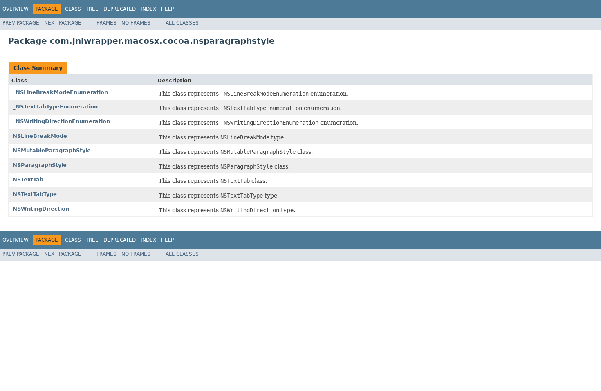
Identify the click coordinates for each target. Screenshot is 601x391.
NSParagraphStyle (40, 165)
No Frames (135, 23)
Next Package (62, 23)
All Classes (182, 23)
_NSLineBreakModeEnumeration (60, 92)
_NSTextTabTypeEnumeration (55, 106)
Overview (15, 9)
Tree (92, 9)
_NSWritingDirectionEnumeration (61, 121)
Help (167, 9)
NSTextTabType (35, 194)
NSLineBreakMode (40, 136)
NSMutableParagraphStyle (52, 150)
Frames (106, 23)
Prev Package (20, 23)
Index (148, 9)
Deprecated (119, 9)
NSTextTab (28, 179)
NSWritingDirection (41, 209)
